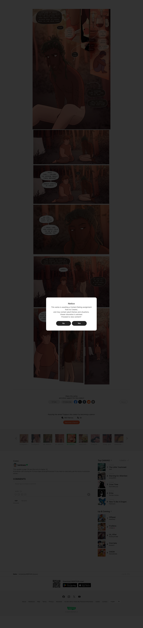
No (63, 323)
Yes (79, 323)
